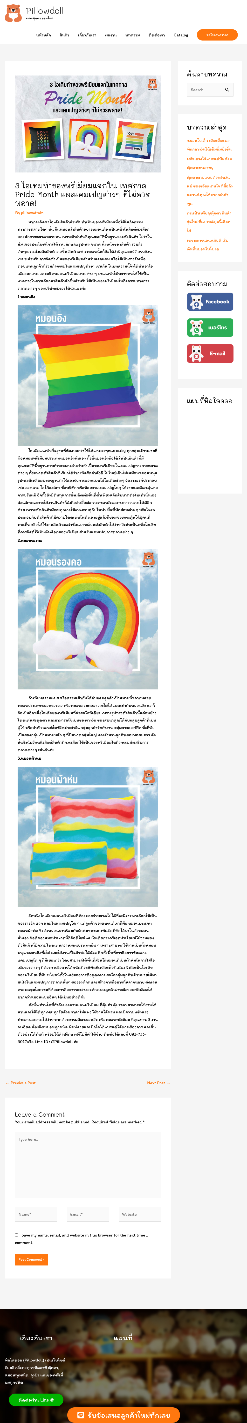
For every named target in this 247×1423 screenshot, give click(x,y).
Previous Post (20, 1083)
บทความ (132, 35)
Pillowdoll (45, 10)
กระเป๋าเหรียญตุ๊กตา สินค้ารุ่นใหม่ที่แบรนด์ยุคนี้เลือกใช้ (209, 221)
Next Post (159, 1083)
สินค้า (64, 35)
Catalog (181, 35)
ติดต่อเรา (157, 35)
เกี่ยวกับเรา (87, 35)
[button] (217, 35)
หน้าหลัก (43, 35)
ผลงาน (111, 35)
